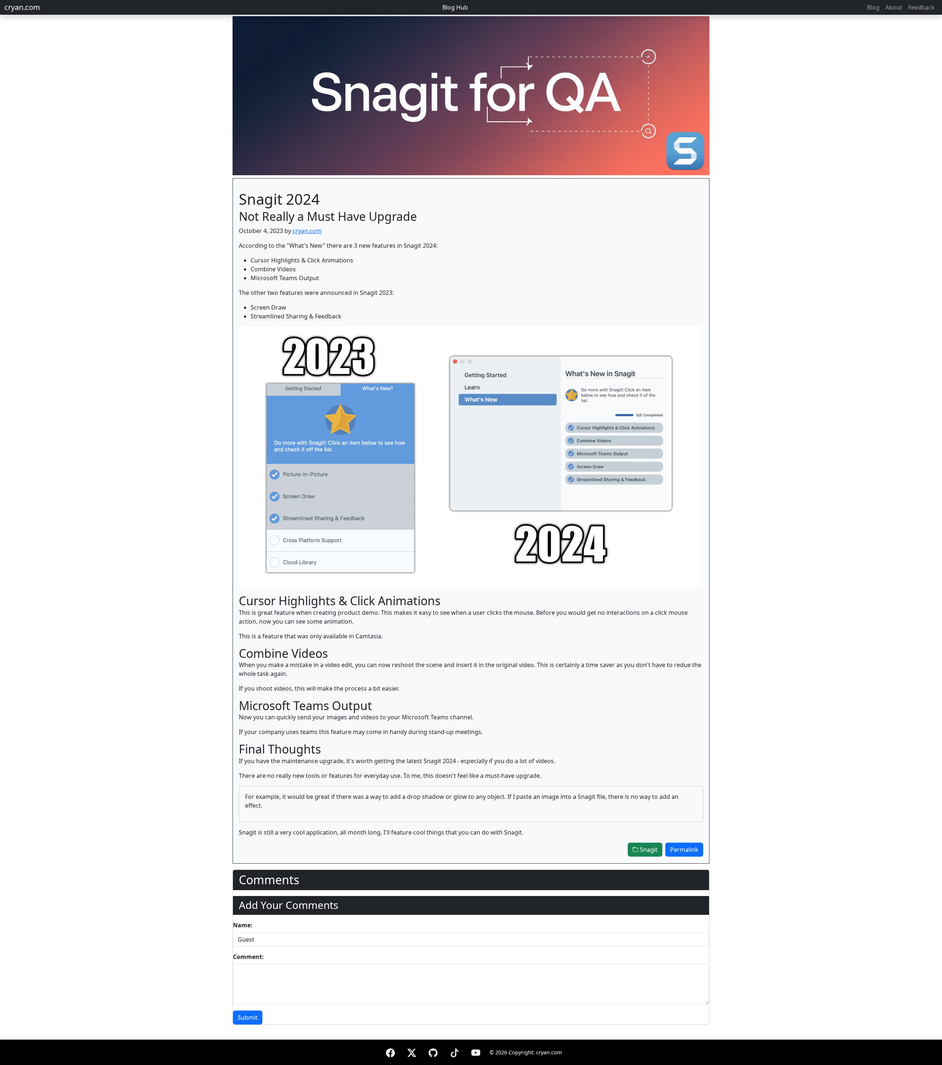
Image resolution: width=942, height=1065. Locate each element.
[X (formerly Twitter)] (411, 1051)
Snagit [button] (648, 850)
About (893, 7)
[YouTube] (475, 1051)
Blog (873, 7)
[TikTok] (454, 1051)
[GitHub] (433, 1051)
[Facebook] (390, 1051)
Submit (248, 1017)
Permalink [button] (684, 850)
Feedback (921, 7)
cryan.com (22, 7)
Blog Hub (455, 7)
